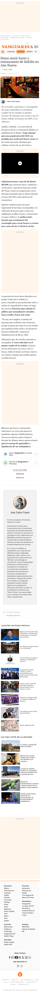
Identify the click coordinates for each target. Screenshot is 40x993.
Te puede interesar (13, 615)
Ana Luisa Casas (13, 101)
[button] (2, 52)
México (30, 52)
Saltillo (20, 52)
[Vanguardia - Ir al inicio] (20, 47)
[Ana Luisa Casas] (20, 503)
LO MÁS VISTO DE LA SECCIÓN (17, 737)
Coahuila (11, 52)
